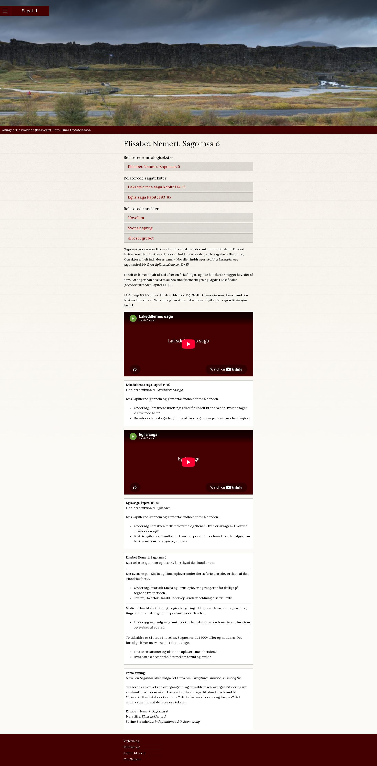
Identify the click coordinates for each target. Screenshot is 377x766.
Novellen (136, 217)
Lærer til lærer (135, 753)
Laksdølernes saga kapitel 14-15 (157, 186)
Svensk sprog (140, 227)
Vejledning (131, 741)
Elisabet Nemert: (154, 166)
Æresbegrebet (141, 238)
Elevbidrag (132, 747)
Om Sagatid (132, 759)
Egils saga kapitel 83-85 (149, 197)
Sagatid (29, 10)
